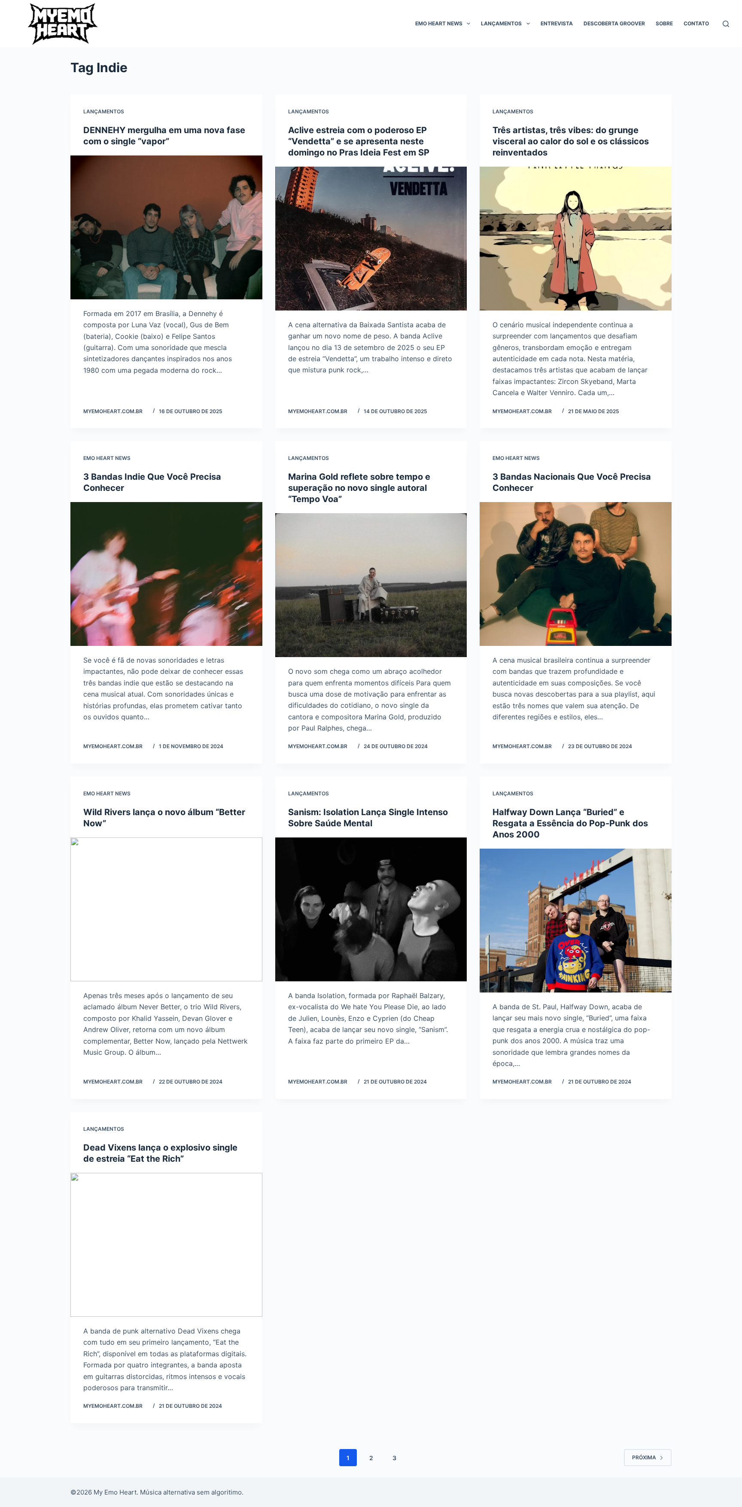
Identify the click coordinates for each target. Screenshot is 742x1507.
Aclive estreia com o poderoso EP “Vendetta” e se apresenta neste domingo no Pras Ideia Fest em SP (358, 141)
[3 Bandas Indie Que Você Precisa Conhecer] (166, 574)
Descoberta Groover (614, 23)
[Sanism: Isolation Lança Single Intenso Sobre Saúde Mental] (371, 909)
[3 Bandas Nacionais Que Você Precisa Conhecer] (576, 574)
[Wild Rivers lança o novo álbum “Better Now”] (166, 909)
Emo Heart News (438, 23)
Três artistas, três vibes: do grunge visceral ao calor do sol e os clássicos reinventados (571, 141)
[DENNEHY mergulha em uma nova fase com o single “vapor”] (166, 227)
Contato (696, 23)
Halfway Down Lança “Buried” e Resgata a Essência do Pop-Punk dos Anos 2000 (570, 823)
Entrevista (557, 23)
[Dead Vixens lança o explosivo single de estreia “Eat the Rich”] (166, 1245)
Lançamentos (501, 23)
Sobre (664, 23)
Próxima (644, 1457)
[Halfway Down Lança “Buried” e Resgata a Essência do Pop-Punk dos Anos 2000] (576, 920)
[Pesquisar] (726, 24)
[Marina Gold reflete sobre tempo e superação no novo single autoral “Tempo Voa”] (371, 585)
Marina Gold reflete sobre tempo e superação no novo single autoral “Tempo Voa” (359, 488)
